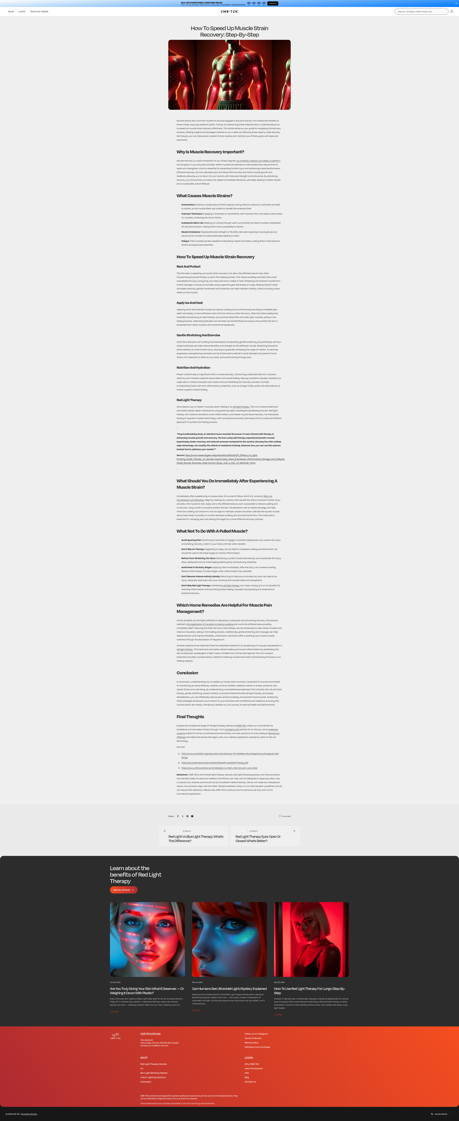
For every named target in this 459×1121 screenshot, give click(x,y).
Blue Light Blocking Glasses (153, 1072)
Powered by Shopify (29, 1114)
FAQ (247, 1072)
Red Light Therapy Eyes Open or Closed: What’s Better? (258, 838)
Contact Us (250, 1081)
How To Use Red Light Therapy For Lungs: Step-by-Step (309, 990)
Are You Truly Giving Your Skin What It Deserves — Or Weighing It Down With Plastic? (147, 990)
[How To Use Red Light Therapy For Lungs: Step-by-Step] (311, 939)
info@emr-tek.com (159, 1045)
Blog (247, 1077)
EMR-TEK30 (272, 3)
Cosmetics (145, 1081)
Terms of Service (253, 1038)
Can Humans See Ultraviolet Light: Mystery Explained (229, 988)
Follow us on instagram (256, 1033)
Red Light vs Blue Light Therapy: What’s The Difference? (196, 838)
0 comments (286, 816)
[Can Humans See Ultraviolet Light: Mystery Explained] (229, 939)
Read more (114, 1011)
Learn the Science (254, 1068)
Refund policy (252, 1042)
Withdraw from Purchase (257, 1046)
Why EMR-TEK (252, 1063)
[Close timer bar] (456, 3)
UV (141, 1068)
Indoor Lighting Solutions (153, 1077)
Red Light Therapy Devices (153, 1063)
